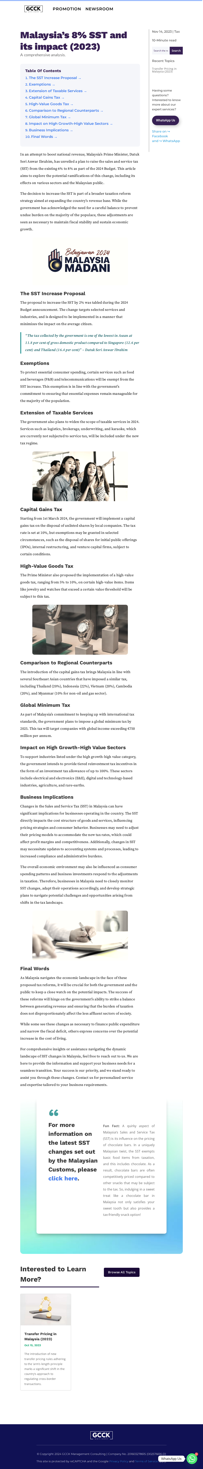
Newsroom (99, 9)
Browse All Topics (121, 1272)
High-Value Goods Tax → (51, 104)
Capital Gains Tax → (47, 97)
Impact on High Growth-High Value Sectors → (71, 123)
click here (63, 1178)
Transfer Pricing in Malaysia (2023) (164, 70)
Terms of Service (146, 1461)
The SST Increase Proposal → (55, 78)
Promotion (67, 9)
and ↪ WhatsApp (166, 141)
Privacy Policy (118, 1461)
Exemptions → (42, 84)
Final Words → (44, 136)
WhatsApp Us (165, 120)
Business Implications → (51, 130)
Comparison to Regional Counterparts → (66, 110)
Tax (177, 31)
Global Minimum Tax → (50, 117)
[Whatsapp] (192, 1458)
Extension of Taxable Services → (58, 91)
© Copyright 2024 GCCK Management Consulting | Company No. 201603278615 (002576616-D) (101, 1454)
